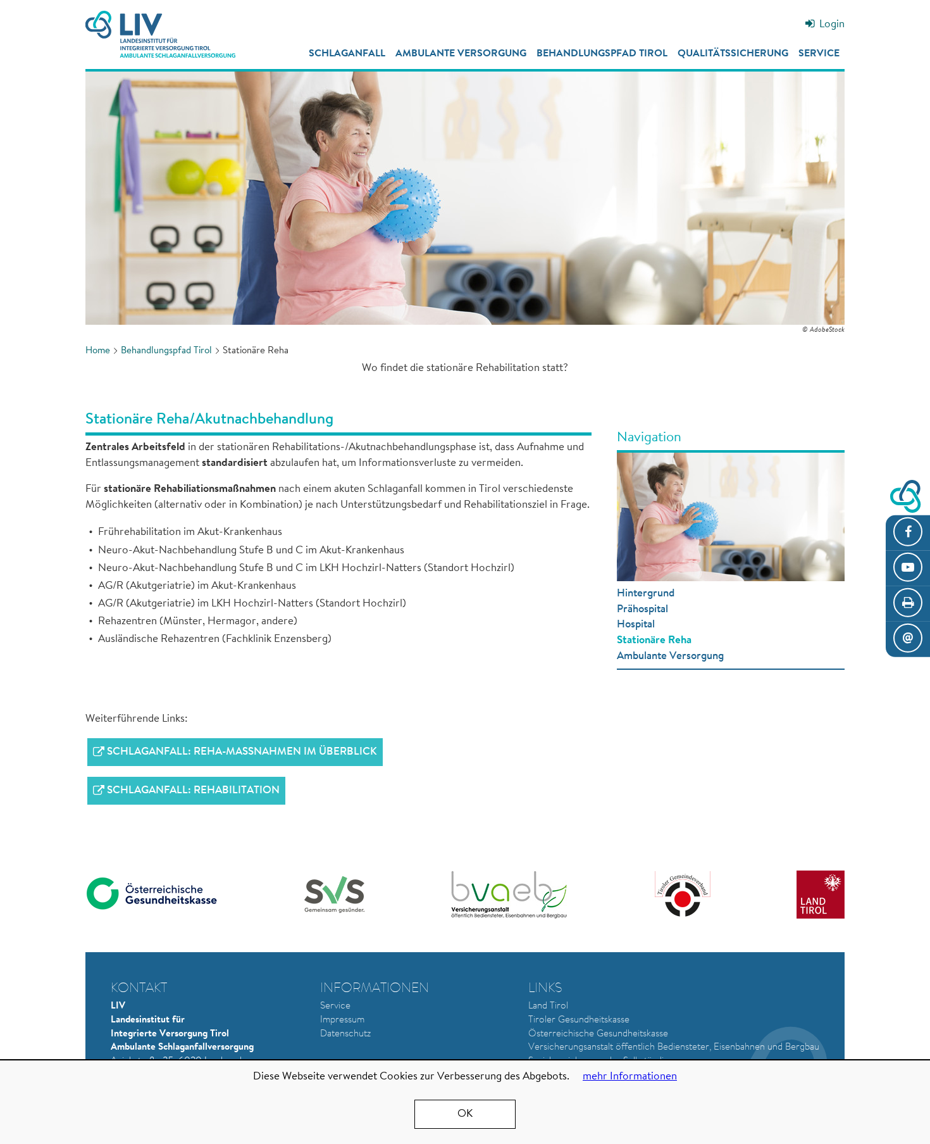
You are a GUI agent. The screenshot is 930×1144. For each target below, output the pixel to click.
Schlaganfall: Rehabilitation (193, 790)
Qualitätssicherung (733, 54)
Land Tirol (548, 1006)
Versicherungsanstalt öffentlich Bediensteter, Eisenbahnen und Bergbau (673, 1047)
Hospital (636, 624)
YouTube (908, 568)
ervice (337, 1006)
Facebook (908, 532)
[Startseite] (160, 34)
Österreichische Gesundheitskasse (598, 1034)
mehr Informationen (630, 1076)
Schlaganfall (347, 54)
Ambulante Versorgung (460, 54)
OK (465, 1114)
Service (819, 54)
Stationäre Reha (654, 640)
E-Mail (908, 639)
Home (97, 351)
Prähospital (642, 609)
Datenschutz (345, 1034)
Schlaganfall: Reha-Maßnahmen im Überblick (242, 751)
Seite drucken (908, 604)
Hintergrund (645, 593)
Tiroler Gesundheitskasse (578, 1020)
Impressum (342, 1020)
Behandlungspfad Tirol (601, 54)
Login (832, 24)
